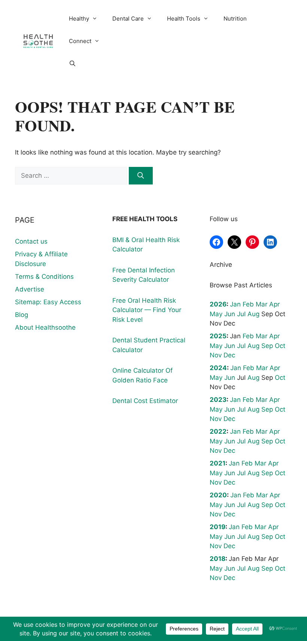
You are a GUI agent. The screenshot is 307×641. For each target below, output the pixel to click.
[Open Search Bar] (72, 63)
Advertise (29, 289)
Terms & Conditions (44, 276)
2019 (217, 527)
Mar (261, 304)
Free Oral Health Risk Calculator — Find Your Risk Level (146, 310)
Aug (253, 314)
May (216, 314)
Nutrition (235, 18)
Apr (274, 304)
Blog (21, 314)
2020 (218, 495)
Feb (248, 304)
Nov (216, 355)
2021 (217, 463)
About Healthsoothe (45, 327)
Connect (80, 41)
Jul (241, 314)
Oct (280, 346)
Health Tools (183, 18)
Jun (229, 314)
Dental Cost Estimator (145, 401)
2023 (218, 399)
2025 (218, 336)
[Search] (141, 176)
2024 (218, 368)
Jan (235, 304)
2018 (217, 558)
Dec (229, 355)
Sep (267, 346)
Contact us (31, 241)
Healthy (79, 18)
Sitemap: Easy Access (48, 302)
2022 (218, 431)
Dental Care (128, 18)
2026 (218, 304)
